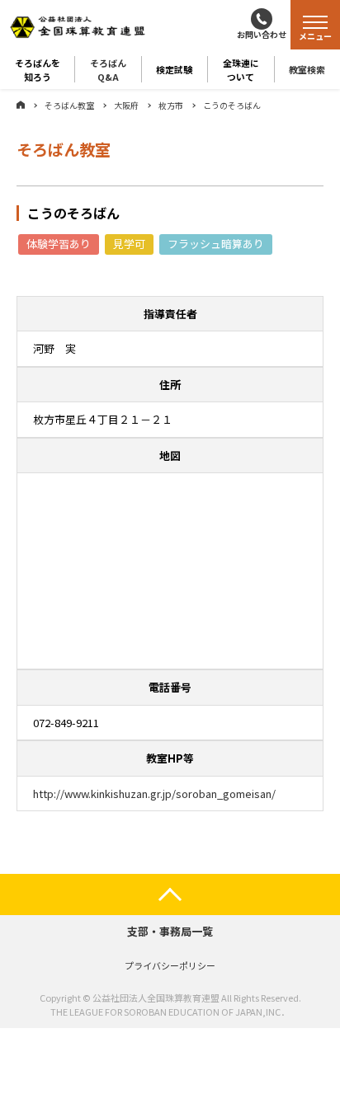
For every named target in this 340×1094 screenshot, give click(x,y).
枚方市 (170, 105)
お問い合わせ (261, 34)
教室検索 (307, 69)
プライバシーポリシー (170, 965)
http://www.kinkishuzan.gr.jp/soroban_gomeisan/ (154, 793)
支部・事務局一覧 (170, 931)
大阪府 (126, 105)
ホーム (21, 104)
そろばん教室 (69, 105)
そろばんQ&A (108, 69)
